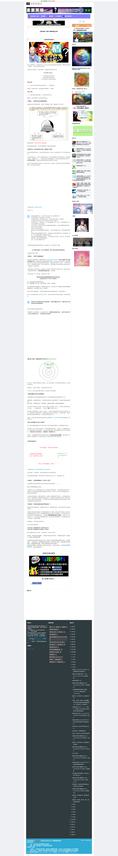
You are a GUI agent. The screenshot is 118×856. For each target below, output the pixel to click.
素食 (52, 659)
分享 (37, 583)
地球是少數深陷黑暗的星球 (50, 259)
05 (73, 806)
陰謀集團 (40, 637)
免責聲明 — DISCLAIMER (71, 851)
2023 (72, 634)
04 (73, 809)
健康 (64, 627)
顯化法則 (61, 661)
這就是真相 (31, 851)
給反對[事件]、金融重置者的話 (79, 730)
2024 (72, 631)
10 (73, 659)
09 (73, 661)
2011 (72, 829)
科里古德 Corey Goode (55, 657)
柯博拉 (74, 108)
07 (73, 667)
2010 (72, 832)
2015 (72, 819)
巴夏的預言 (56, 417)
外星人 (61, 632)
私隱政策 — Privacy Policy (58, 851)
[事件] (74, 30)
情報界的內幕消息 (38, 638)
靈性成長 (53, 661)
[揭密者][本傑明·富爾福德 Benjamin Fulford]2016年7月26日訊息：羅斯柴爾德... (81, 685)
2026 (72, 626)
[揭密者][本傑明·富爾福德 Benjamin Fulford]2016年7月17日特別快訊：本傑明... (81, 737)
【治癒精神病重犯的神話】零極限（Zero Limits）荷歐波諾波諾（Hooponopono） (79, 691)
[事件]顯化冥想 (43, 294)
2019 (72, 644)
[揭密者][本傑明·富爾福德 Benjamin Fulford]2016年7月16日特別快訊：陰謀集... (81, 757)
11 (73, 656)
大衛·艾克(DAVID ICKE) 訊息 (57, 642)
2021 (72, 639)
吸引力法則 (53, 632)
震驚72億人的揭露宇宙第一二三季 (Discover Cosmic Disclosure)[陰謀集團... (80, 676)
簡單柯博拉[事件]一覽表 (81, 30)
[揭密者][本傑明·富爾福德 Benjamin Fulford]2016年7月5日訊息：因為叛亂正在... (80, 790)
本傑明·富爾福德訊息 (55, 649)
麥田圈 (35, 637)
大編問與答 (53, 634)
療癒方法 (53, 654)
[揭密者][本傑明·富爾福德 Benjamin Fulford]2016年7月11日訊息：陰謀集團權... (81, 768)
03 (73, 811)
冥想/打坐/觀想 (54, 629)
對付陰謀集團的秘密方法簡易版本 (43, 469)
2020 (72, 641)
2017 (72, 649)
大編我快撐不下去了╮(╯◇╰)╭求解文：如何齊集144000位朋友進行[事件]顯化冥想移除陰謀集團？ (80, 708)
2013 (72, 824)
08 (73, 664)
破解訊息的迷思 (38, 207)
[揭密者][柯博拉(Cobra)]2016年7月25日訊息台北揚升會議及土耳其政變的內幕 (80, 721)
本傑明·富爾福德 (80, 108)
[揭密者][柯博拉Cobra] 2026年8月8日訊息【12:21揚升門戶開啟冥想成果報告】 (83, 150)
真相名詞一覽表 (30, 648)
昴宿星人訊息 (54, 647)
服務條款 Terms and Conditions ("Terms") (43, 851)
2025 (72, 629)
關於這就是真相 (68, 16)
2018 (72, 646)
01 (73, 816)
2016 (72, 651)
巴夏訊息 (61, 644)
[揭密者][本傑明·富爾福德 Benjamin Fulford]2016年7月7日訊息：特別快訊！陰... (80, 779)
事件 (61, 417)
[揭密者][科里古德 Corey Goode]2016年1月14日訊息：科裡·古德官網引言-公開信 (80, 715)
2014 (72, 821)
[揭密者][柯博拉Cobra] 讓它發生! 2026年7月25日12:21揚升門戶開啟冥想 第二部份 (83, 161)
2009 (72, 834)
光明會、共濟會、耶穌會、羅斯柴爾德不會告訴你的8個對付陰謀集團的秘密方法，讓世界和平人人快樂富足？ (80, 702)
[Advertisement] (49, 185)
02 (73, 814)
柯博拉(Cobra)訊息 (55, 652)
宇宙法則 (29, 390)
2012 (72, 827)
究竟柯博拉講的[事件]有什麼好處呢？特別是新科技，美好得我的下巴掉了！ (83, 156)
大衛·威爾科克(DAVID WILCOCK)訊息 (58, 637)
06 (73, 804)
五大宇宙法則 (75, 753)
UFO (32, 637)
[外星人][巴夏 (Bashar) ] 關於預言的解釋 (80, 733)
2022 (72, 636)
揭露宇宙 (86, 108)
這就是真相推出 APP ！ (81, 165)
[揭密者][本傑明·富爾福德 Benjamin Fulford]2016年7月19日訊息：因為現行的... (81, 748)
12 (73, 654)
